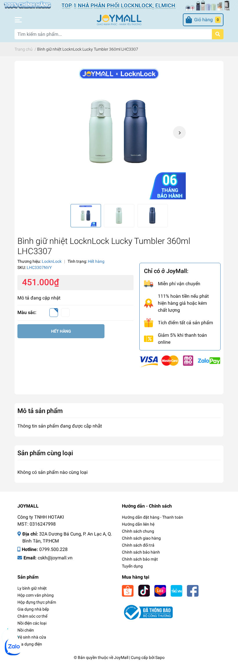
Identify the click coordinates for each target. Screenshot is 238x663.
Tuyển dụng (132, 566)
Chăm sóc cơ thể (32, 616)
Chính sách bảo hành (141, 552)
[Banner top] (119, 5)
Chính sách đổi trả (138, 545)
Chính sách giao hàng (141, 538)
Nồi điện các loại (31, 623)
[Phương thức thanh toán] (180, 361)
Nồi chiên (25, 630)
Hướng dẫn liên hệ (138, 524)
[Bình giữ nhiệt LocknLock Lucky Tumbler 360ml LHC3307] (119, 132)
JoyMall (121, 657)
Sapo (160, 657)
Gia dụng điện (29, 644)
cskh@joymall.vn (55, 558)
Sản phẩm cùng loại (45, 453)
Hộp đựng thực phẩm (36, 602)
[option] (119, 132)
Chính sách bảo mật (140, 559)
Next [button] (179, 132)
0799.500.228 (53, 549)
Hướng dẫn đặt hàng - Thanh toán (152, 517)
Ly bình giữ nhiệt (32, 588)
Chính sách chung (138, 531)
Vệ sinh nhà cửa (31, 637)
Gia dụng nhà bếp (33, 609)
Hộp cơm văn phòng (35, 595)
